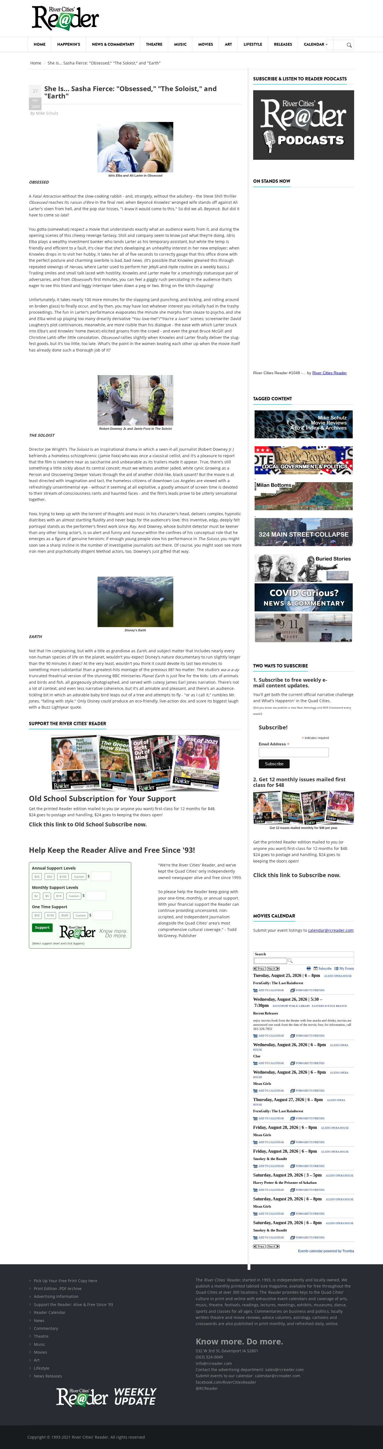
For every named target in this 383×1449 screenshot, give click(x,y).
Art (228, 44)
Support (42, 927)
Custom (79, 877)
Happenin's (68, 44)
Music (180, 44)
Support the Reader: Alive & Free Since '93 (73, 1304)
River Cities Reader (329, 373)
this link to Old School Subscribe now (94, 824)
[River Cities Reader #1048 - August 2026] (303, 277)
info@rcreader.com (214, 1363)
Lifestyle (253, 44)
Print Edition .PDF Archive (58, 1288)
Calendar (314, 44)
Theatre (154, 44)
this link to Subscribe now (303, 875)
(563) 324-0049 (209, 1357)
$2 (36, 896)
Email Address (274, 744)
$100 (63, 877)
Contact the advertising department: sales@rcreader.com (250, 1369)
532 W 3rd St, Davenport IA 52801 (227, 1350)
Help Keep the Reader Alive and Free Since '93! (112, 850)
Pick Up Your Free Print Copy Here (65, 1280)
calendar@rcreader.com (331, 930)
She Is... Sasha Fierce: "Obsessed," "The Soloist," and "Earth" (130, 92)
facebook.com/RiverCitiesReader (226, 1382)
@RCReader (207, 1388)
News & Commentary (113, 44)
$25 (37, 877)
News (39, 1320)
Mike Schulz (47, 113)
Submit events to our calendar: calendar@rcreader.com (248, 1375)
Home (39, 44)
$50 (49, 877)
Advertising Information (56, 1296)
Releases (283, 44)
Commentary (46, 1328)
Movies (205, 44)
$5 (47, 896)
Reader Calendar (50, 1312)
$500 (64, 915)
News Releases (48, 1376)
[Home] (65, 18)
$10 (58, 896)
